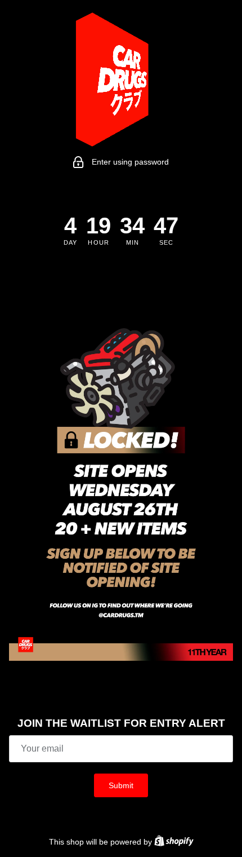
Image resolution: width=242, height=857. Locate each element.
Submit (121, 785)
